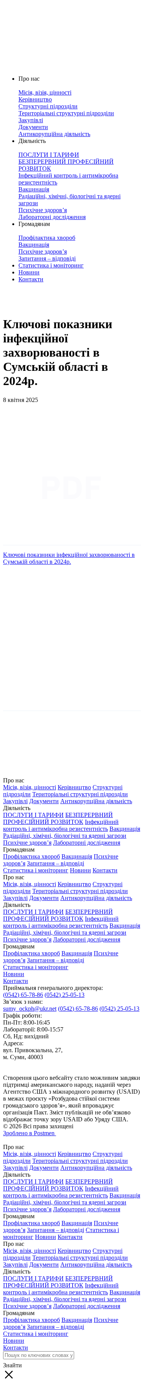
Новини (29, 272)
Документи (44, 801)
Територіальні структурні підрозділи (80, 794)
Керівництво (74, 787)
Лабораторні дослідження (86, 842)
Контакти (30, 279)
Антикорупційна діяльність (96, 801)
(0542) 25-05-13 (64, 994)
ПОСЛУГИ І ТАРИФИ (33, 815)
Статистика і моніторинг (51, 265)
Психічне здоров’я (27, 842)
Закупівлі (15, 801)
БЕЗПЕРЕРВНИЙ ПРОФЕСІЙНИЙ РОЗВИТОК (58, 818)
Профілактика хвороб (31, 856)
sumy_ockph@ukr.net (29, 1008)
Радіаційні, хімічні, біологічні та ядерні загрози (64, 835)
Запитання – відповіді (55, 863)
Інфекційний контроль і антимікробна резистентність (61, 825)
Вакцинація (124, 828)
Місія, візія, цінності (29, 787)
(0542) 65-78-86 (23, 994)
